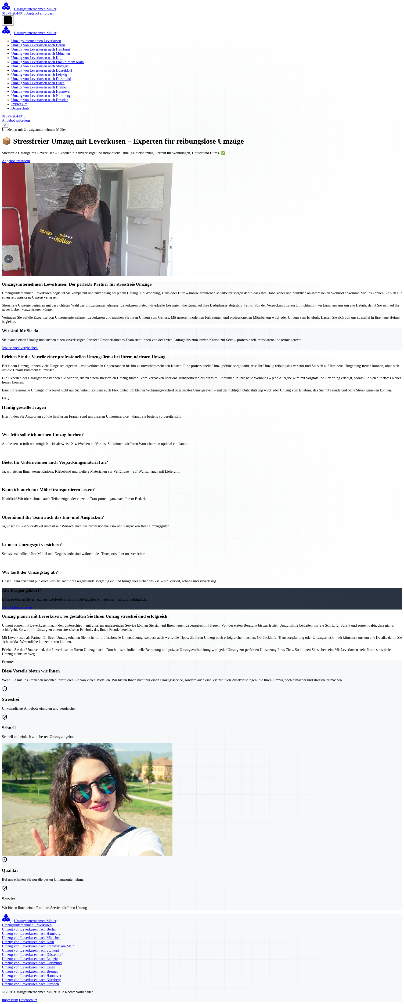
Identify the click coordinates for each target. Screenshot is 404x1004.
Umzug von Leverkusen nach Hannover (41, 91)
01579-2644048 (13, 13)
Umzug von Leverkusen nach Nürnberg (40, 96)
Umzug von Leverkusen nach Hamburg (40, 49)
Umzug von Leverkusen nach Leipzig (39, 75)
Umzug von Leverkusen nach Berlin (38, 45)
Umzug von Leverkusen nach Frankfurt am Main (47, 62)
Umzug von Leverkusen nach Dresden (39, 100)
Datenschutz (20, 108)
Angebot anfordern (40, 13)
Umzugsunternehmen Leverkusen (36, 41)
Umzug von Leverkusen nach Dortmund (41, 79)
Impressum (19, 104)
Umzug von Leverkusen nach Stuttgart (39, 66)
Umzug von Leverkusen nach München (40, 53)
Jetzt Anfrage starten (17, 607)
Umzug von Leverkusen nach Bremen (39, 87)
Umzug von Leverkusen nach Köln (37, 58)
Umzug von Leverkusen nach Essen (38, 83)
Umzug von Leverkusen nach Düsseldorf (41, 70)
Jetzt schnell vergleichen (20, 348)
